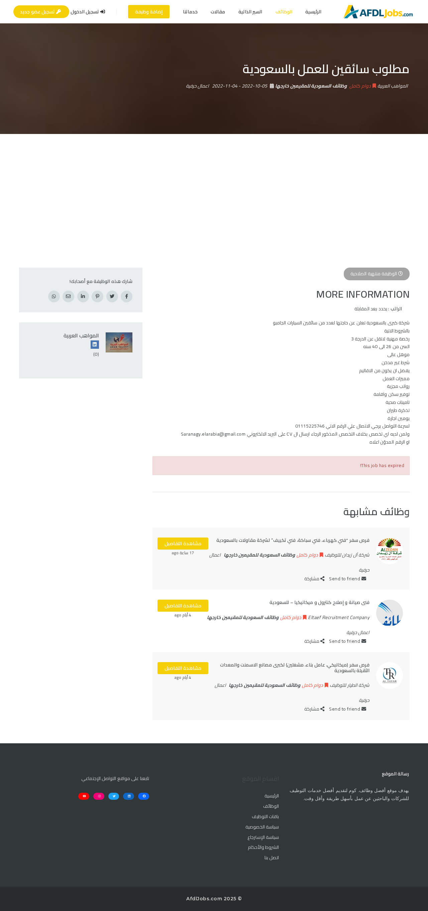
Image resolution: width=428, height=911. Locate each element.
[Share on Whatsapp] (54, 296)
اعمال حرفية (197, 86)
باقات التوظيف (265, 817)
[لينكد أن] (95, 344)
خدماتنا (190, 11)
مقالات (218, 11)
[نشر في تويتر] (112, 296)
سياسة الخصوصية (262, 827)
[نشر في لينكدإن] (83, 296)
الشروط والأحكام (263, 848)
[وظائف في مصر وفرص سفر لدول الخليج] (378, 11)
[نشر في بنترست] (97, 296)
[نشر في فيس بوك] (126, 296)
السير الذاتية (250, 11)
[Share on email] (68, 296)
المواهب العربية (81, 335)
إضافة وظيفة (149, 11)
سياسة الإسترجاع (263, 837)
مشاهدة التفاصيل (183, 543)
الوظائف (284, 11)
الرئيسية (313, 11)
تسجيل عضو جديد (38, 11)
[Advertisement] (214, 184)
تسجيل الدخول (85, 11)
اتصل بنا (271, 858)
